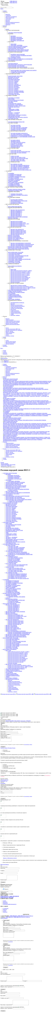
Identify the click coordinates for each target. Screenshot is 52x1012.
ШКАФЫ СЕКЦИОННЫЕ (14, 236)
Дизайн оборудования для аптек (12, 322)
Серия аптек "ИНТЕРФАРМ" (14, 85)
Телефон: (5, 953)
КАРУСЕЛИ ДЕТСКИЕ (16, 150)
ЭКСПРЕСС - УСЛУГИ (13, 113)
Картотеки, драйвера (15, 315)
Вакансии (8, 21)
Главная (4, 10)
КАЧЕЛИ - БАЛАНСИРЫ (16, 144)
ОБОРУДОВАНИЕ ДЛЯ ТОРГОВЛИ (16, 65)
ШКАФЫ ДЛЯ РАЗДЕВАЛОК (14, 237)
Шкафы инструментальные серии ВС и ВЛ (20, 288)
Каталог (7, 29)
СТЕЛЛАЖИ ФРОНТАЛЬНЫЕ (15, 258)
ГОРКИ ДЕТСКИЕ (15, 156)
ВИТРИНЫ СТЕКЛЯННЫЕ (17, 38)
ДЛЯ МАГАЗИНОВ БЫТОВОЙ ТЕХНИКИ (17, 46)
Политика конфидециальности (9, 904)
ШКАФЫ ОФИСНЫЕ (13, 218)
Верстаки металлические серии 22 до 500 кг (20, 274)
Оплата (7, 334)
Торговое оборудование (11, 341)
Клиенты (5, 352)
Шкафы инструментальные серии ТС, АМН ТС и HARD (23, 287)
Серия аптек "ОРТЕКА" (13, 89)
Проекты (7, 318)
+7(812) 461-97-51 (13, 2)
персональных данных (28, 744)
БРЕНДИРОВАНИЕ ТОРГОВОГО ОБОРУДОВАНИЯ (20, 64)
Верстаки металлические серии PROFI (19, 276)
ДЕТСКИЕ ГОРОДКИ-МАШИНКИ (18, 128)
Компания (8, 14)
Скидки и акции (4, 747)
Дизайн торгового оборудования (13, 321)
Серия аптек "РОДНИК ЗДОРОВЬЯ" (16, 92)
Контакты (8, 20)
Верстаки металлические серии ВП (18, 280)
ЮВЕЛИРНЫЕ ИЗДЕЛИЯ (14, 116)
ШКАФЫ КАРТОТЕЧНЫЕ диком (18, 222)
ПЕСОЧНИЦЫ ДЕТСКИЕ (16, 164)
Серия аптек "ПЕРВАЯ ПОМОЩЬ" (16, 91)
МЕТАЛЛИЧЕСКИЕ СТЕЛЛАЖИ (15, 252)
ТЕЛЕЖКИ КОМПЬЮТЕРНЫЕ (15, 296)
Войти (2, 8)
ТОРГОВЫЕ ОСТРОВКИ (13, 97)
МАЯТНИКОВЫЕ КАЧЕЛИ (17, 145)
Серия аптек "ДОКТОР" (13, 84)
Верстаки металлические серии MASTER (20, 278)
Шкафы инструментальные (16, 304)
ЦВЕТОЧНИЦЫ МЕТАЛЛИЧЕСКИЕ (19, 200)
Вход (2, 348)
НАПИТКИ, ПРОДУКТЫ (13, 107)
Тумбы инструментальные (16, 307)
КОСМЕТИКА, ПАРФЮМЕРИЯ (15, 104)
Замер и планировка (10, 332)
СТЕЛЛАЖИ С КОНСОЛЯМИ (15, 260)
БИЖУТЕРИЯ (11, 99)
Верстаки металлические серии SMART (19, 279)
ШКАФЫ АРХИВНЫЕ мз (16, 211)
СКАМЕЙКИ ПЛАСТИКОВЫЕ (15, 185)
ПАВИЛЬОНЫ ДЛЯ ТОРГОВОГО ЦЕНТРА (18, 117)
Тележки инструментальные (17, 308)
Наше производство (10, 17)
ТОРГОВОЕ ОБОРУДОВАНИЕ (15, 32)
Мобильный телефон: (5, 734)
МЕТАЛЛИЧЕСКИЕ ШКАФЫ (15, 206)
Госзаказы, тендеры (10, 335)
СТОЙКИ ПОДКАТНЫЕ (13, 294)
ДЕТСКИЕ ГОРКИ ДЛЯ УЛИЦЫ (18, 160)
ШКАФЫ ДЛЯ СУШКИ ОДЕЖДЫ (15, 238)
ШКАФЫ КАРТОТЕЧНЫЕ (17, 221)
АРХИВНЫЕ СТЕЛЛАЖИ (14, 261)
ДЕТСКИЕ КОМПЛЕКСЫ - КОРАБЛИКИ (20, 134)
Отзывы (5, 345)
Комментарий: (4, 735)
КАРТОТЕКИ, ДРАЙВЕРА (14, 299)
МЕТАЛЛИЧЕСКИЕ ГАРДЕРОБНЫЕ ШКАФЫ (18, 248)
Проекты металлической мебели (13, 324)
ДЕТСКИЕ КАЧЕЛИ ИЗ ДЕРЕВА (18, 142)
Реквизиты (8, 24)
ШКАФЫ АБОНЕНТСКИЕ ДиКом (18, 231)
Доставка (10, 747)
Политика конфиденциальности (12, 22)
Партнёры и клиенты (10, 23)
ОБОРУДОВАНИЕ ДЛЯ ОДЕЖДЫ (15, 48)
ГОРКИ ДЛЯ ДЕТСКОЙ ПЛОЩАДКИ (19, 158)
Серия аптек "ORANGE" (13, 80)
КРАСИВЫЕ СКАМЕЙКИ (14, 180)
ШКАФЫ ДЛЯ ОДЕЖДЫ (13, 235)
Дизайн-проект (9, 333)
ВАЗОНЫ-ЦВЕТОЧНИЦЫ (17, 199)
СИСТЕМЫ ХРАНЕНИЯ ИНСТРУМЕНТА (17, 290)
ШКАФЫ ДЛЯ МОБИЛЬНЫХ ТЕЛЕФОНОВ (21, 243)
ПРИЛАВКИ (13, 44)
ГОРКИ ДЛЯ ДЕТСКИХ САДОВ (18, 157)
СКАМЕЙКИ (11, 173)
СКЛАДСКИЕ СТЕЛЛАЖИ (14, 262)
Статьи (7, 340)
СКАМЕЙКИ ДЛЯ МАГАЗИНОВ (15, 179)
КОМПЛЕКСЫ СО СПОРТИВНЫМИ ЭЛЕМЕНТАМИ (23, 136)
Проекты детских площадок (12, 323)
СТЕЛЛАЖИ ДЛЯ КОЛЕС (14, 254)
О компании (8, 15)
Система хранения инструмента (17, 306)
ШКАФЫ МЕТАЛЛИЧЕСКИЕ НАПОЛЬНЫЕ (18, 247)
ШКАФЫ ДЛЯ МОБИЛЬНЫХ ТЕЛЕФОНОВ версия (22, 244)
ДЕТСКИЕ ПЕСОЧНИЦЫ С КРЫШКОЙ (20, 166)
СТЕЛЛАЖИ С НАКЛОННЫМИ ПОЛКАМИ (18, 255)
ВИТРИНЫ (13, 36)
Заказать (2, 723)
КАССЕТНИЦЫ (11, 293)
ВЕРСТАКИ (13, 269)
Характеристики (6, 751)
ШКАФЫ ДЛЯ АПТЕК (13, 78)
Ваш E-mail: (3, 733)
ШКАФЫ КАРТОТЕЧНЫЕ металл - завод (20, 223)
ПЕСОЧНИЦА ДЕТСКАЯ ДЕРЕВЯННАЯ (20, 167)
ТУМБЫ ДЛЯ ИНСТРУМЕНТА (15, 291)
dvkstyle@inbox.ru (29, 915)
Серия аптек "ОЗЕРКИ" (13, 88)
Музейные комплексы (15, 56)
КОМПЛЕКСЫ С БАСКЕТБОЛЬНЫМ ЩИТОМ (21, 135)
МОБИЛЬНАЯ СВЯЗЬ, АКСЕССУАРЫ (16, 105)
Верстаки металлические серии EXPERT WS (20, 277)
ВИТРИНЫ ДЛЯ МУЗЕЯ (16, 37)
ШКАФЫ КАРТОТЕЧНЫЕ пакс (18, 224)
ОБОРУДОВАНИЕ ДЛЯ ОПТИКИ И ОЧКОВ (18, 50)
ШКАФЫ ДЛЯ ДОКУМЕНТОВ (18, 210)
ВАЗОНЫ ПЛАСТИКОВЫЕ (17, 203)
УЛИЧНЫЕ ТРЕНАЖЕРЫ (16, 194)
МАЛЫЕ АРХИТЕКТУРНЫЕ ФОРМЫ (16, 189)
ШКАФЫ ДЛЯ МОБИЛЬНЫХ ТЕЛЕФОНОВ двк (21, 245)
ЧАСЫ (9, 111)
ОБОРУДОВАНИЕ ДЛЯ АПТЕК (15, 76)
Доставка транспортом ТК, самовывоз (14, 330)
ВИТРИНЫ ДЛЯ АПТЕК (13, 77)
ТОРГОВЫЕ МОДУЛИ (13, 118)
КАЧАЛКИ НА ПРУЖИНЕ (17, 143)
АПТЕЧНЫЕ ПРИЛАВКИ (14, 79)
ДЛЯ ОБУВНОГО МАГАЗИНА (15, 60)
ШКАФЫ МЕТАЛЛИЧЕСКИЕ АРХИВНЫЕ (18, 216)
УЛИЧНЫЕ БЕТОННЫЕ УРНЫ (15, 190)
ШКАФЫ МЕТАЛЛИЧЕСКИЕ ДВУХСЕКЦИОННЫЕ (20, 246)
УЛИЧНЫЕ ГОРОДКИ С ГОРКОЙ (18, 129)
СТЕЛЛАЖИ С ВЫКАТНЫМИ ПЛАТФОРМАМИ (19, 259)
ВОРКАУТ (10, 196)
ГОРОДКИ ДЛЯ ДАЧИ (16, 126)
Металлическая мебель (10, 342)
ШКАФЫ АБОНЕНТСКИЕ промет (18, 232)
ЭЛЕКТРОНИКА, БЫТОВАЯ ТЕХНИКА (17, 115)
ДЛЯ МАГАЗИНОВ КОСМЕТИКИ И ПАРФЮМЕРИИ (20, 58)
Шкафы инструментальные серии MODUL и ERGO (22, 286)
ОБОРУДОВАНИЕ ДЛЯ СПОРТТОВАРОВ (17, 67)
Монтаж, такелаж (9, 331)
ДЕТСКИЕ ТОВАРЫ (12, 101)
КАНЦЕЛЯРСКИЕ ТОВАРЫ (14, 103)
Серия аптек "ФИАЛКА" (13, 93)
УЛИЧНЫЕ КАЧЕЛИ (15, 147)
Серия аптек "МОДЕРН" (13, 86)
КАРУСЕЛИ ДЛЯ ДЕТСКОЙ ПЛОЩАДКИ (20, 151)
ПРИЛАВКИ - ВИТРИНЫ (16, 45)
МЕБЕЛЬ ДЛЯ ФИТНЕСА (14, 239)
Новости (5, 25)
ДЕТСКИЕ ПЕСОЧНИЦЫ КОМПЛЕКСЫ (20, 165)
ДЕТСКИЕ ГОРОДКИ (15, 125)
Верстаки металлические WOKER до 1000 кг (20, 272)
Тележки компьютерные (16, 312)
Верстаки (13, 303)
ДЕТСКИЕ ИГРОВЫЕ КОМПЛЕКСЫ (19, 133)
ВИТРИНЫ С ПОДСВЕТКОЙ (17, 40)
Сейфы (12, 314)
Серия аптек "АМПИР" (13, 81)
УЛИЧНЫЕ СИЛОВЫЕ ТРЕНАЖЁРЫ (19, 195)
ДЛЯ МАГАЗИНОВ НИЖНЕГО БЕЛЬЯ (17, 47)
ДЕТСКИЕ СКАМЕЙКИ (13, 177)
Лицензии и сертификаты (11, 16)
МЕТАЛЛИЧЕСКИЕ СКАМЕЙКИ (15, 182)
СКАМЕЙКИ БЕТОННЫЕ (14, 184)
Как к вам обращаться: (8, 952)
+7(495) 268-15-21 (13, 1)
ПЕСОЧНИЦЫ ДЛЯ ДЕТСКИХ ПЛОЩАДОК (21, 169)
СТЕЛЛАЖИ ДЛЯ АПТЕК (14, 94)
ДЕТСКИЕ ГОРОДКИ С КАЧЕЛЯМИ (19, 127)
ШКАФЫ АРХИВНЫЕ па (16, 212)
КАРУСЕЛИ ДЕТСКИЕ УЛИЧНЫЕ (18, 152)
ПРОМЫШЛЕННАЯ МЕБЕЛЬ (17, 302)
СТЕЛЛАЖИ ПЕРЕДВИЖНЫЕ (15, 253)
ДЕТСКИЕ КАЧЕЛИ (15, 140)
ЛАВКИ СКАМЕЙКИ (13, 181)
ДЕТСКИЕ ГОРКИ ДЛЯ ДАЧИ (17, 159)
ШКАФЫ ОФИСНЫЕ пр (16, 215)
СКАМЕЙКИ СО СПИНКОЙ (14, 175)
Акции (4, 337)
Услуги (7, 327)
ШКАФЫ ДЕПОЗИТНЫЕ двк (17, 234)
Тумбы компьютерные (15, 311)
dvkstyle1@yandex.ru (25, 917)
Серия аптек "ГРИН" (12, 83)
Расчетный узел (4, 781)
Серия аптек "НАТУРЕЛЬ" (14, 87)
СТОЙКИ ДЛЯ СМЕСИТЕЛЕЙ (18, 72)
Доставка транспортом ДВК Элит (13, 329)
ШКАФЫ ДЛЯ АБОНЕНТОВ (17, 229)
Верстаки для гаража (15, 282)
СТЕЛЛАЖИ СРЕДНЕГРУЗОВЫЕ (15, 256)
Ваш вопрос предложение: (9, 931)
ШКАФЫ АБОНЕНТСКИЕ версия (18, 230)
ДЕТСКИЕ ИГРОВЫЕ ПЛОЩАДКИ (16, 121)
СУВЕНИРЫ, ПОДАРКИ (13, 110)
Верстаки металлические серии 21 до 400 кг (20, 275)
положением (10, 941)
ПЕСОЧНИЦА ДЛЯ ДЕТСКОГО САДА (19, 168)
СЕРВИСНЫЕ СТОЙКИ (13, 109)
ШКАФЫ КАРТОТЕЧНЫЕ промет (18, 226)
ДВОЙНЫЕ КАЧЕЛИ (15, 141)
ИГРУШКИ (10, 102)
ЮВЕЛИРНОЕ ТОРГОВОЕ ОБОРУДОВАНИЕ (18, 49)
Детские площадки (10, 343)
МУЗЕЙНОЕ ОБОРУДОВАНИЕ (18, 54)
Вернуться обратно (5, 864)
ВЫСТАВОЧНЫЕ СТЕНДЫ (14, 57)
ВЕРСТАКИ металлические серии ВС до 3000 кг (21, 270)
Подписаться (3, 892)
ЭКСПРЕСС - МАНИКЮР (14, 112)
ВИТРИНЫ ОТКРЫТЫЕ (16, 39)
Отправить (3, 746)
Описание (5, 750)
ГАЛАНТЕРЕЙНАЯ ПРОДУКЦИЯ (16, 100)
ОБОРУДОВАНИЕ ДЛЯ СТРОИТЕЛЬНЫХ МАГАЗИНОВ (23, 70)
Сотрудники (8, 18)
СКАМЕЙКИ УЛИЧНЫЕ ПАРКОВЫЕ (16, 176)
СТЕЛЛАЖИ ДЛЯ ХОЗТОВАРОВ (18, 71)
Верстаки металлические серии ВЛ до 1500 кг (21, 271)
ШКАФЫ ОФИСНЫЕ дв (16, 213)
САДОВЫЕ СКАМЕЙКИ (13, 183)
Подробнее (3, 783)
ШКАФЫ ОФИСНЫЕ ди (16, 214)
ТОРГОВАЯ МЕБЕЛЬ (13, 63)
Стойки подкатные (15, 310)
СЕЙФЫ (10, 298)
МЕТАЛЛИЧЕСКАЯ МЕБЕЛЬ (14, 266)
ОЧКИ (9, 108)
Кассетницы (13, 309)
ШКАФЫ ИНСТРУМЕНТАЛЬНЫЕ (18, 285)
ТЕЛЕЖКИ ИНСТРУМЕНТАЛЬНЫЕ (16, 292)
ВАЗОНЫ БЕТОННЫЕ (16, 202)
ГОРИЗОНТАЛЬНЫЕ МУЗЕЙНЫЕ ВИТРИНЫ (21, 55)
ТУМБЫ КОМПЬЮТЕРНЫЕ (14, 295)
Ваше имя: (3, 731)
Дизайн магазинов (10, 319)
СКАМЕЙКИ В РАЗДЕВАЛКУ (15, 174)
